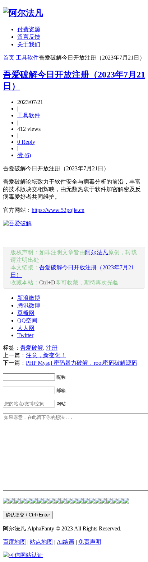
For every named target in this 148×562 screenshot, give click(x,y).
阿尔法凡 (96, 252)
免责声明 (89, 542)
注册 (51, 348)
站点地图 (41, 542)
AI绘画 (65, 542)
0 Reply (26, 142)
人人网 (25, 328)
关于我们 (28, 44)
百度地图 (14, 542)
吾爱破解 (31, 348)
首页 (8, 58)
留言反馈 (28, 37)
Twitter (25, 335)
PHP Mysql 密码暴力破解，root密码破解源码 (81, 363)
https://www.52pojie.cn (58, 210)
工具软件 (27, 58)
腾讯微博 (28, 305)
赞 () (24, 155)
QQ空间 (27, 320)
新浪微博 (28, 298)
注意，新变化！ (46, 355)
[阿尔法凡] (23, 13)
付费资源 (28, 29)
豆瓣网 (25, 313)
